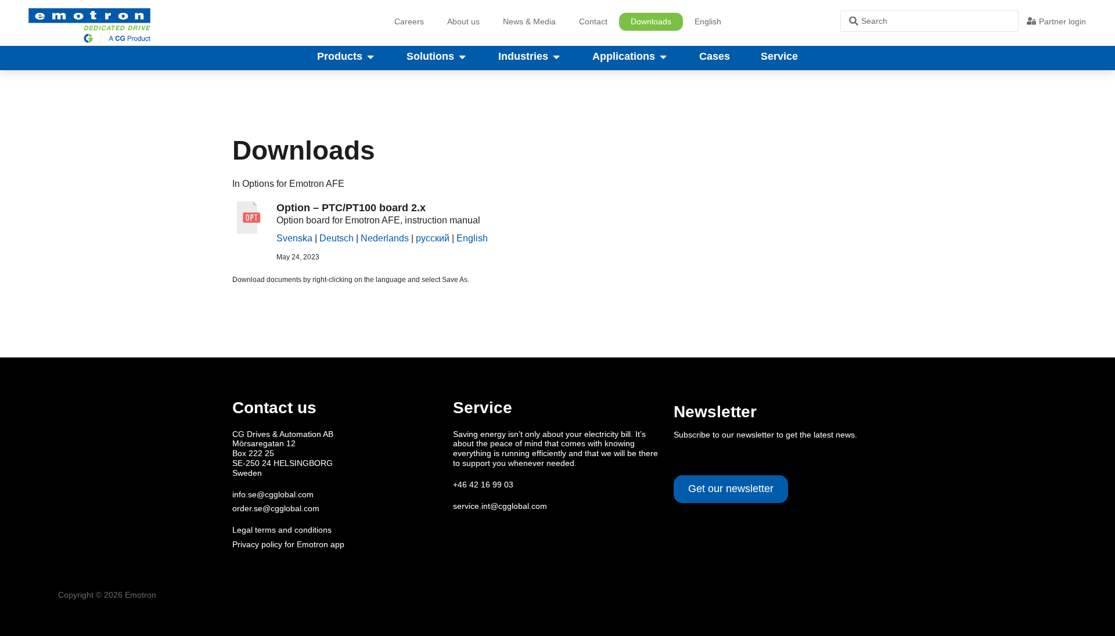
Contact (593, 21)
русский (432, 238)
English (472, 238)
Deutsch (336, 238)
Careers (409, 21)
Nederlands (385, 238)
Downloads (651, 21)
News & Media (529, 21)
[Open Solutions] (462, 57)
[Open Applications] (663, 57)
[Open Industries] (556, 57)
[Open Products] (370, 57)
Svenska (294, 238)
